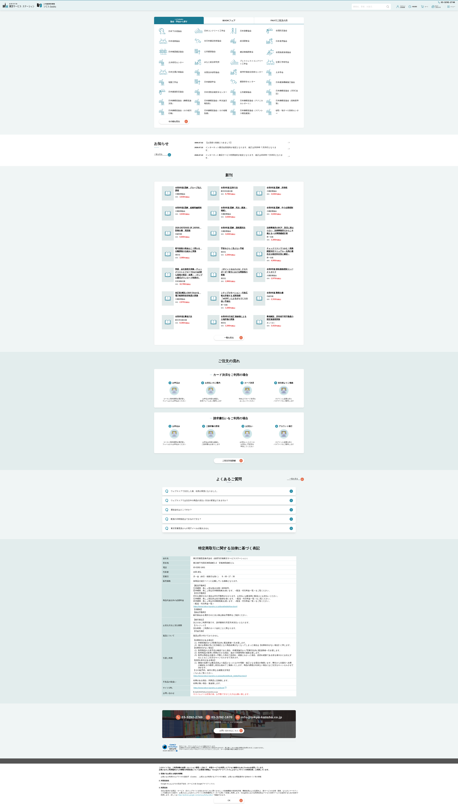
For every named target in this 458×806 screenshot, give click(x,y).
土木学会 (279, 72)
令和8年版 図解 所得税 (277, 188)
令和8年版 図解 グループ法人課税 (188, 189)
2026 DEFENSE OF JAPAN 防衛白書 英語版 (188, 229)
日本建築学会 (210, 82)
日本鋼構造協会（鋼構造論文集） (179, 102)
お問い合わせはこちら (229, 731)
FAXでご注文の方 (279, 20)
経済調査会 (245, 41)
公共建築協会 (210, 52)
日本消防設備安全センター (215, 92)
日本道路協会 (174, 41)
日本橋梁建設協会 (176, 52)
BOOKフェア (229, 20)
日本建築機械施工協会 (285, 82)
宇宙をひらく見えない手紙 (232, 248)
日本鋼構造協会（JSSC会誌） (287, 92)
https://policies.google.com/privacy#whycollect (195, 795)
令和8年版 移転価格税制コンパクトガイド (280, 270)
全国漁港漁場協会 (283, 52)
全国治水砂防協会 (211, 72)
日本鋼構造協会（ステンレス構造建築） (251, 111)
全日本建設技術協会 (212, 41)
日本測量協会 (245, 31)
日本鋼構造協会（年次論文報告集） (215, 102)
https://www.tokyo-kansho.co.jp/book (208, 688)
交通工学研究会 (282, 62)
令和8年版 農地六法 (183, 316)
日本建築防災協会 (176, 92)
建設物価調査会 (246, 52)
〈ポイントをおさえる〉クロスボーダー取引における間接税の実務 (234, 272)
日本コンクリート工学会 (214, 31)
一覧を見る (229, 338)
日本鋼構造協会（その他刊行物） (179, 111)
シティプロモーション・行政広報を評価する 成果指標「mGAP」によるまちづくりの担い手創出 (234, 297)
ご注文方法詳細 (229, 461)
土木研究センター (176, 62)
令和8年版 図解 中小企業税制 (280, 208)
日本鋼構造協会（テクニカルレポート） (251, 102)
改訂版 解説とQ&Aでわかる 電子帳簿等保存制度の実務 (188, 294)
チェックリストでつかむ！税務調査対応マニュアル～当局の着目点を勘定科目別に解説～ (280, 251)
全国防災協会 (281, 31)
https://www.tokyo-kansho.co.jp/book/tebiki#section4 (215, 607)
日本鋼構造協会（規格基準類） (287, 102)
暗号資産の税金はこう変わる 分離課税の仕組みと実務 (188, 249)
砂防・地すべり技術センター (287, 111)
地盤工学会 (173, 82)
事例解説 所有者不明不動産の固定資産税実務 (280, 317)
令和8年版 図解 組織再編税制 (188, 208)
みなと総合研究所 (211, 62)
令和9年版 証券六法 (229, 188)
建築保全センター (247, 82)
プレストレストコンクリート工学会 (251, 62)
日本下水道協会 (175, 31)
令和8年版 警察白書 (275, 293)
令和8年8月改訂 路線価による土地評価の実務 (233, 317)
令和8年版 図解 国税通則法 (233, 228)
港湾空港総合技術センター (251, 72)
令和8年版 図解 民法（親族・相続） (234, 209)
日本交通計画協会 (176, 72)
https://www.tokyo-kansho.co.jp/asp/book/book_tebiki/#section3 (220, 676)
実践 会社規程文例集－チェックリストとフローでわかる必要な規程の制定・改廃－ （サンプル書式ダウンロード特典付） (188, 273)
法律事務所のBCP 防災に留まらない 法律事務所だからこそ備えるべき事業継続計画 (280, 230)
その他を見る (174, 121)
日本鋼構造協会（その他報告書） (215, 111)
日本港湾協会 (281, 41)
